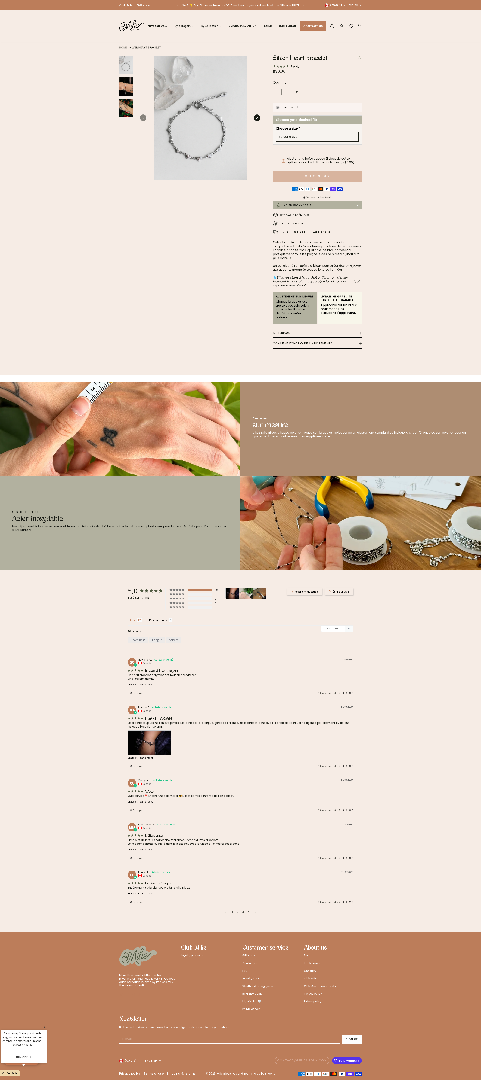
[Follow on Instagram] (133, 994)
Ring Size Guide (252, 994)
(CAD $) (131, 1061)
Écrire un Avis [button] (341, 591)
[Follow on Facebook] (127, 994)
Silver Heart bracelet (145, 47)
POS (234, 1073)
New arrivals (157, 26)
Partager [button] (137, 693)
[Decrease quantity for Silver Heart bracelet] (277, 92)
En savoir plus (23, 1057)
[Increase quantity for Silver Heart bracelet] (297, 92)
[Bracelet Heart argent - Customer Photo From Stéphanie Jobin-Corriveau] (246, 593)
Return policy (312, 1001)
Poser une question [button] (306, 591)
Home (123, 47)
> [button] (256, 912)
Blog (307, 955)
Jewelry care (250, 978)
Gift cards (249, 955)
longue (157, 640)
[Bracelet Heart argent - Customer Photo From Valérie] (259, 593)
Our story (310, 971)
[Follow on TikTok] (139, 994)
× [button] (45, 1027)
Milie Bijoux (224, 1073)
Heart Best (138, 640)
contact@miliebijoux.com (302, 1060)
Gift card (143, 5)
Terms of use (154, 1074)
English (353, 5)
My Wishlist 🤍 (251, 1001)
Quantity (279, 83)
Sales (268, 26)
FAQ (245, 971)
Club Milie (126, 5)
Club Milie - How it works (320, 986)
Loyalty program (192, 955)
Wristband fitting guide (257, 986)
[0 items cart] (359, 26)
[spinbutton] (287, 92)
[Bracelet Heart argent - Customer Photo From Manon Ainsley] (232, 593)
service (173, 640)
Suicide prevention (242, 26)
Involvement (312, 963)
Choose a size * (288, 129)
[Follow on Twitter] (121, 994)
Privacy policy (130, 1074)
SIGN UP (352, 1039)
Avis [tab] (132, 620)
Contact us (313, 26)
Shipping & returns (181, 1074)
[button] (178, 5)
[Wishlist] (351, 26)
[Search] (332, 26)
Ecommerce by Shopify (259, 1073)
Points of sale (251, 1009)
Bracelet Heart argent (140, 684)
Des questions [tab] (158, 620)
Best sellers (287, 26)
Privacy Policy (313, 994)
